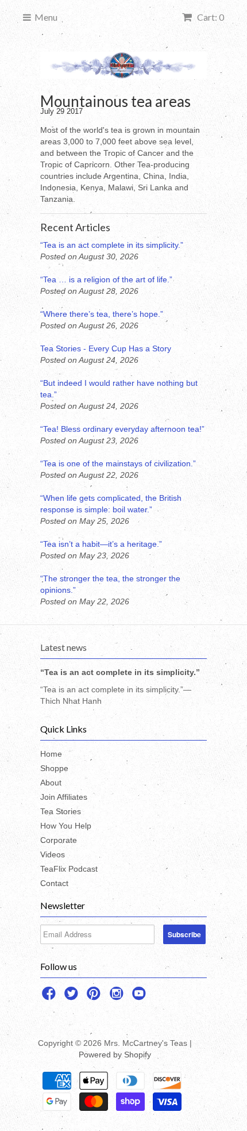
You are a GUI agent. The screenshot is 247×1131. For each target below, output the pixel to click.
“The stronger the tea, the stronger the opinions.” (110, 584)
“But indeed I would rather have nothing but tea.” (119, 388)
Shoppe (54, 768)
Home (51, 753)
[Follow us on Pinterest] (95, 997)
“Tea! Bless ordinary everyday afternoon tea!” (122, 429)
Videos (52, 854)
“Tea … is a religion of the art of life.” (106, 279)
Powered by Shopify (115, 1054)
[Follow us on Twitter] (73, 997)
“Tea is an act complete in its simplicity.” (111, 245)
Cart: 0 (209, 16)
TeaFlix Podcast (69, 868)
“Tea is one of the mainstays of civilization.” (118, 463)
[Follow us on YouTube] (140, 997)
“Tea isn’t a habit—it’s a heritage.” (101, 544)
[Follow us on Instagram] (118, 997)
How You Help (65, 825)
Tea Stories (60, 811)
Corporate (58, 840)
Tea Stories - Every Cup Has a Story (105, 348)
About (50, 782)
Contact (54, 883)
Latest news (63, 647)
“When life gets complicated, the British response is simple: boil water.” (111, 503)
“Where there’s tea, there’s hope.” (101, 314)
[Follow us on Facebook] (50, 997)
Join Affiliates (63, 797)
